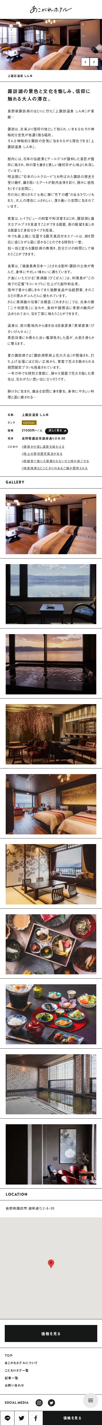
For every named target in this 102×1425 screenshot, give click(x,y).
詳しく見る (55, 430)
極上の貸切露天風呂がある (43, 453)
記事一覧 (11, 1378)
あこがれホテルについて (21, 1363)
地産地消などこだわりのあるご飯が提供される (55, 468)
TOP (9, 1355)
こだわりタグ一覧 (17, 1370)
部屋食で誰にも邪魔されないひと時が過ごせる (56, 461)
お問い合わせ (14, 1385)
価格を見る (72, 1418)
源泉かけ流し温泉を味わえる (44, 446)
